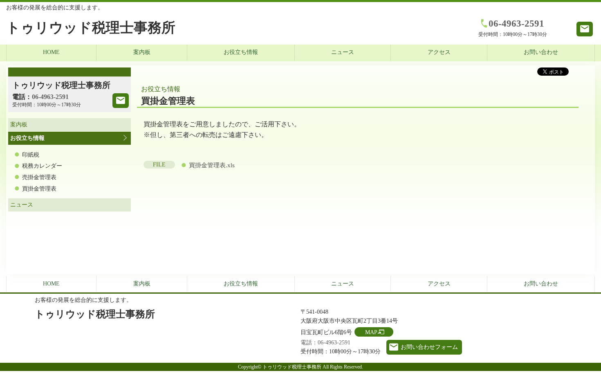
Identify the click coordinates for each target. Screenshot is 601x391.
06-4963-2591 (516, 23)
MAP (371, 332)
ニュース (342, 52)
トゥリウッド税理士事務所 (90, 27)
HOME (51, 52)
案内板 (141, 52)
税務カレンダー (42, 166)
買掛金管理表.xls (212, 165)
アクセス (439, 52)
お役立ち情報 (241, 52)
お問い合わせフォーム (429, 347)
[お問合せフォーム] (120, 100)
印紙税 (30, 155)
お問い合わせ (541, 52)
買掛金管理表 (39, 189)
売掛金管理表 (39, 177)
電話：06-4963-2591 (325, 342)
